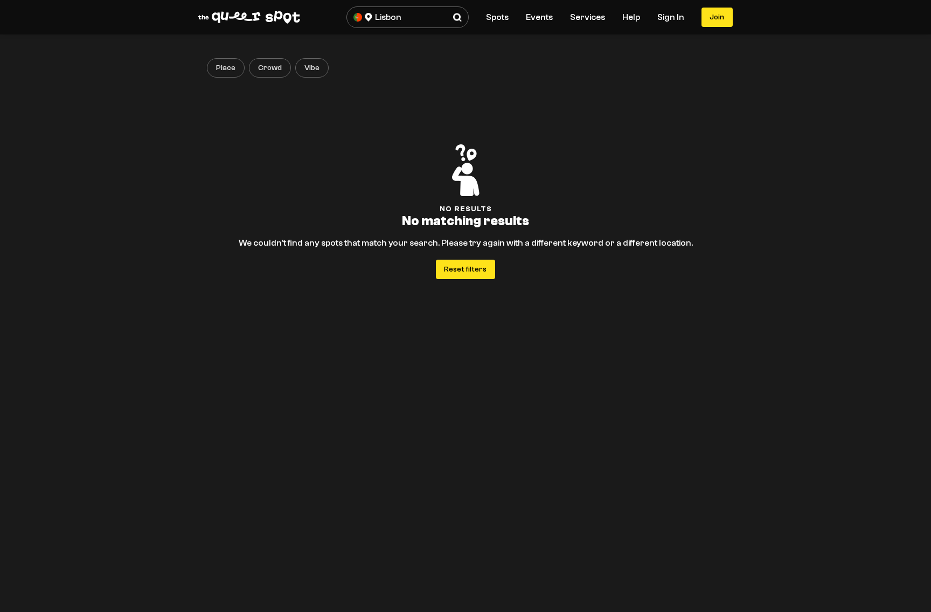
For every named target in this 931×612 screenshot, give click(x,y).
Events (539, 17)
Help (631, 17)
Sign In (670, 17)
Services (587, 17)
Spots (497, 17)
